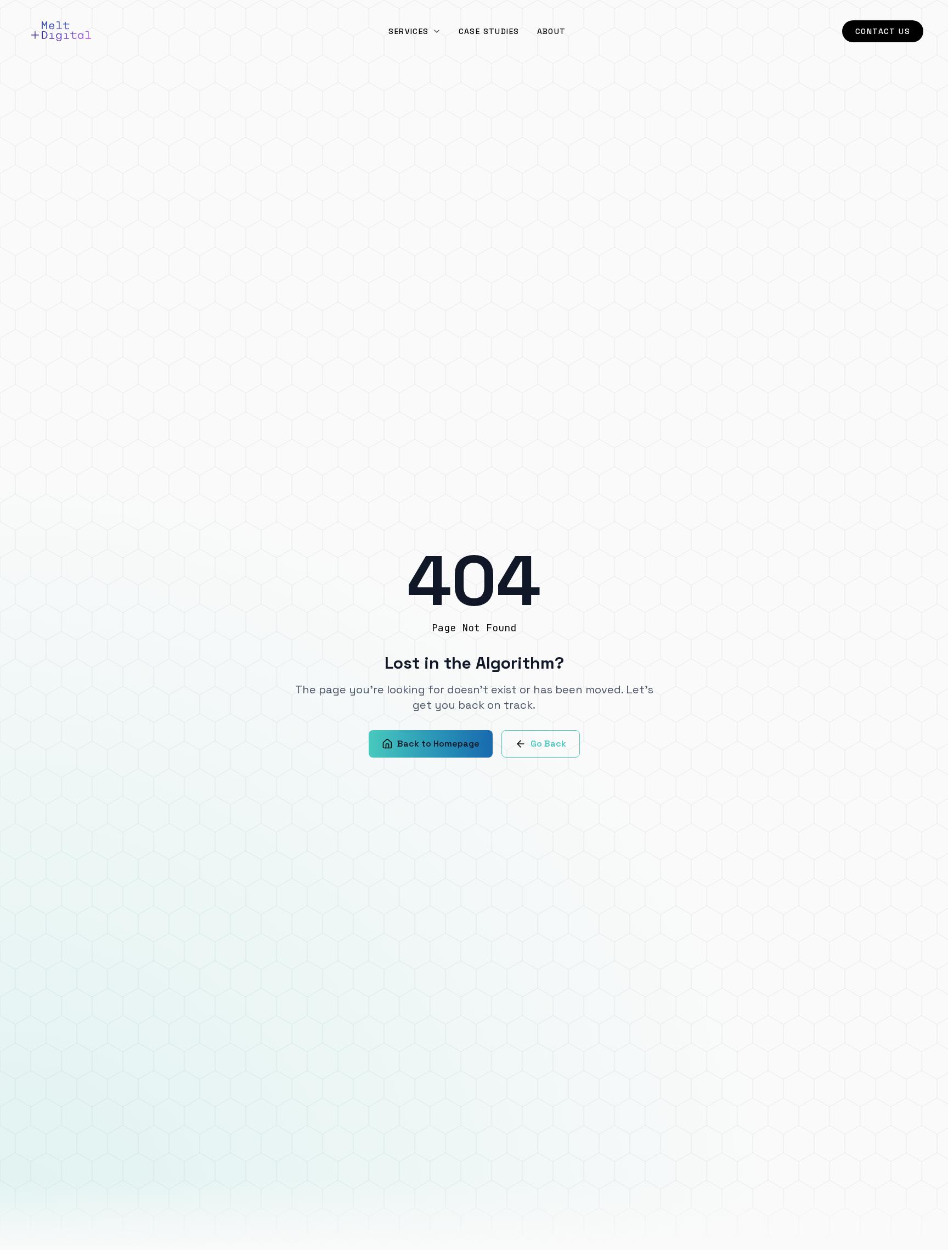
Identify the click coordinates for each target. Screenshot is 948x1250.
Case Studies (489, 31)
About (551, 31)
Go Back (548, 743)
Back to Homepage (438, 743)
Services (408, 31)
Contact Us (882, 31)
